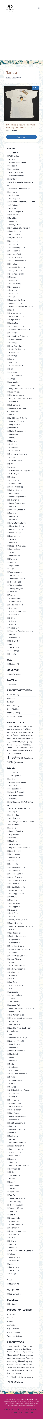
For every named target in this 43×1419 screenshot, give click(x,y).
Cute (9, 735)
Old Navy (13, 474)
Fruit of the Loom (16, 316)
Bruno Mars (14, 234)
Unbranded (14, 598)
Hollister (12, 353)
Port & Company (16, 503)
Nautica (12, 447)
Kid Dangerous (15, 395)
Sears (11, 539)
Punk (26, 750)
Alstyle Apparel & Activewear (21, 182)
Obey (11, 467)
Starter (12, 559)
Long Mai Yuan (15, 421)
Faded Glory (14, 303)
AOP (31, 726)
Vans (11, 625)
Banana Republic (16, 211)
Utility (11, 621)
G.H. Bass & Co (15, 326)
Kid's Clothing (13, 709)
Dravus (12, 290)
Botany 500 (14, 225)
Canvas (12, 241)
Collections (11, 698)
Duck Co (12, 293)
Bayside (12, 218)
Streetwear (15, 757)
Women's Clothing (14, 716)
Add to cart (21, 137)
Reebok (12, 516)
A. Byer (12, 159)
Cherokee (13, 264)
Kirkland (12, 402)
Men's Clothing (13, 713)
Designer (24, 735)
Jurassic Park (14, 385)
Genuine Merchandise (18, 330)
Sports (10, 753)
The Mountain (15, 585)
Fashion (10, 702)
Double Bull (14, 284)
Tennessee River (16, 579)
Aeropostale (14, 169)
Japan (31, 745)
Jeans (9, 748)
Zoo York (13, 651)
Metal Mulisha (30, 748)
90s (15, 726)
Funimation (13, 323)
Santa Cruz (13, 533)
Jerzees (12, 372)
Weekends (13, 638)
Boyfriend (27, 729)
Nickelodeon (14, 461)
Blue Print (13, 221)
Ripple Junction (15, 526)
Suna (11, 562)
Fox (10, 310)
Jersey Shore (16, 748)
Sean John (13, 536)
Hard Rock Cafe (15, 346)
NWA (11, 464)
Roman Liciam (15, 529)
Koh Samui (13, 405)
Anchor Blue (14, 195)
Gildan (12, 333)
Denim (16, 735)
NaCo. (11, 444)
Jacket (25, 745)
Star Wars (13, 556)
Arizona (10, 729)
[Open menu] (38, 7)
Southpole (13, 549)
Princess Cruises (16, 510)
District (12, 280)
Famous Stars (16, 738)
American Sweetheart (18, 189)
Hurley (12, 356)
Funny (14, 741)
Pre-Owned (14, 674)
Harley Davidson (16, 349)
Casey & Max (14, 257)
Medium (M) (14, 664)
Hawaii (21, 741)
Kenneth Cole (14, 392)
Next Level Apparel (17, 454)
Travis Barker (28, 758)
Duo (11, 297)
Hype (11, 654)
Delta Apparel (15, 274)
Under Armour (15, 605)
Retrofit (12, 520)
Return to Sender (16, 523)
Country (30, 732)
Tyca (11, 595)
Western (20, 762)
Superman (13, 565)
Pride (11, 507)
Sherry (12, 543)
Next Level (13, 451)
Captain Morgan (16, 248)
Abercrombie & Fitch (17, 162)
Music (14, 751)
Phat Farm (13, 493)
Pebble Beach (15, 490)
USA (11, 618)
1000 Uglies (14, 156)
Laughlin (23, 748)
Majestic (12, 428)
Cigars (25, 732)
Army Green (19, 729)
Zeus (11, 644)
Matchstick (13, 434)
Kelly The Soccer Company (20, 389)
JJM (11, 379)
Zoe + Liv (13, 647)
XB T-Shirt (13, 641)
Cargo (20, 732)
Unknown (13, 615)
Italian (20, 745)
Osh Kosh (13, 480)
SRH (11, 552)
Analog (12, 192)
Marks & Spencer (16, 431)
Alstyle (12, 179)
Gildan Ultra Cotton (17, 336)
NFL (11, 457)
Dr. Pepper (13, 287)
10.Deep (12, 153)
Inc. (10, 359)
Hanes (12, 343)
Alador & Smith (15, 172)
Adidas (12, 166)
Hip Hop (29, 742)
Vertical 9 (13, 628)
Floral (28, 738)
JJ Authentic (14, 375)
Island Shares (15, 366)
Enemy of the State (17, 300)
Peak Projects (15, 487)
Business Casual (12, 732)
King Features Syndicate (19, 398)
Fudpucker (13, 320)
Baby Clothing (13, 695)
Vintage (12, 762)
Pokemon (13, 500)
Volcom (12, 634)
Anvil (11, 208)
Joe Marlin (13, 382)
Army (14, 729)
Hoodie (16, 745)
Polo (22, 750)
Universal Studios (16, 611)
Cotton (12, 684)
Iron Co (12, 362)
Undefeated (14, 602)
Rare (30, 750)
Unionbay (13, 608)
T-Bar (11, 569)
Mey (11, 438)
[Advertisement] (21, 38)
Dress (9, 738)
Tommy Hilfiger (15, 589)
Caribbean (13, 251)
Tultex (11, 592)
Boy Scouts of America (18, 228)
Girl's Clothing (13, 705)
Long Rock (13, 425)
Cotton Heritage (16, 267)
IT (10, 369)
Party (19, 750)
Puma (11, 513)
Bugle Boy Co (14, 238)
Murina (12, 441)
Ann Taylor (13, 198)
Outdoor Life (14, 484)
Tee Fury (12, 575)
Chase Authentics (16, 261)
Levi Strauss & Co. (17, 418)
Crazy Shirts (14, 271)
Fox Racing (13, 313)
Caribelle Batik (15, 254)
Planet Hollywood (16, 497)
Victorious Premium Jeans (20, 631)
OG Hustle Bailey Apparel (19, 470)
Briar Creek (13, 231)
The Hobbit (14, 582)
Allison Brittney (15, 176)
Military (9, 750)
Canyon (12, 244)
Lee (10, 415)
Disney (12, 277)
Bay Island (13, 215)
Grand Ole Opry (15, 339)
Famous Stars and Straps (19, 307)
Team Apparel (15, 572)
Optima (12, 477)
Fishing (23, 738)
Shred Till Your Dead (17, 546)
